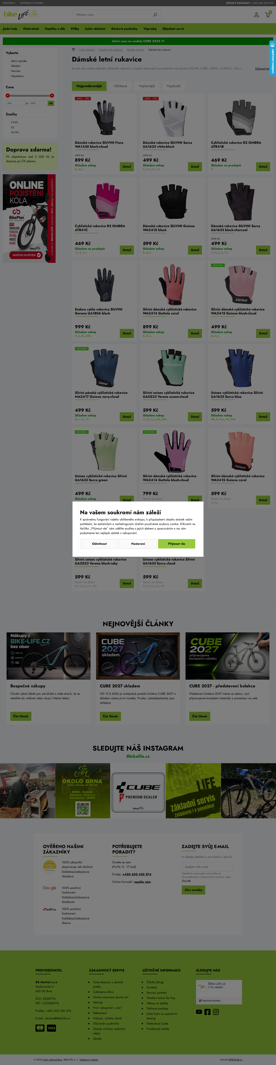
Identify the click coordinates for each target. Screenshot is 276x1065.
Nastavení (138, 544)
